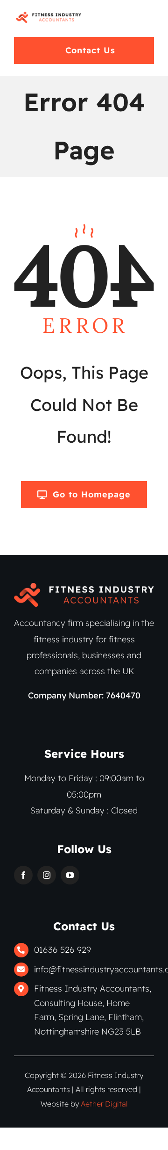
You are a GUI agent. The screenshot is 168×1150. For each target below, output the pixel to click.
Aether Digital (104, 1103)
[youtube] (70, 875)
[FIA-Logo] (48, 15)
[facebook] (23, 875)
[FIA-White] (84, 587)
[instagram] (46, 875)
